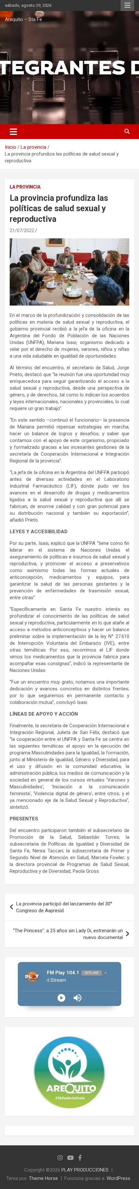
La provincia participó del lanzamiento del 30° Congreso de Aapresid (64, 907)
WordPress (118, 1178)
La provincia (25, 186)
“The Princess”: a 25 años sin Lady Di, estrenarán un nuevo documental (68, 934)
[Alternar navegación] (13, 131)
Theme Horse (43, 1178)
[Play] (61, 998)
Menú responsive (127, 5)
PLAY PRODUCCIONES (85, 1170)
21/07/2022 (22, 230)
